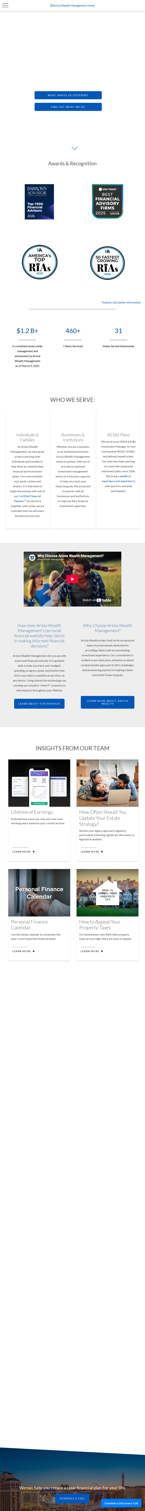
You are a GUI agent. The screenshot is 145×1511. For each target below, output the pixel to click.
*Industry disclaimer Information (121, 302)
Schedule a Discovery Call (121, 1503)
